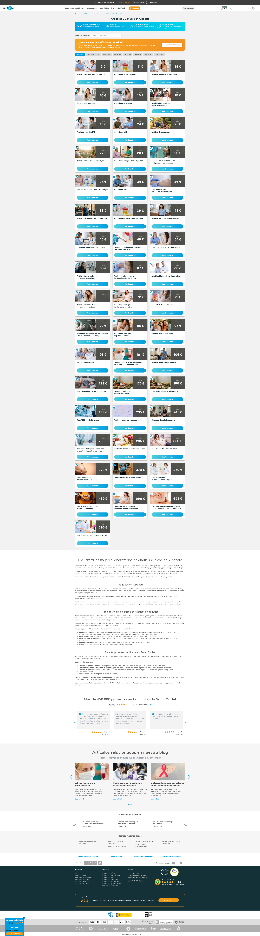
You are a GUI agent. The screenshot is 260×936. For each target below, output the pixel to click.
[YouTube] (100, 863)
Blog (76, 873)
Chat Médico (104, 8)
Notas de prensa (134, 873)
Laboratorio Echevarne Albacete (87, 843)
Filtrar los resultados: (82, 35)
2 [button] (131, 741)
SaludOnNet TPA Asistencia (112, 883)
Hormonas (148, 54)
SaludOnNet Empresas (110, 879)
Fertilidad (128, 54)
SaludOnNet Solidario (136, 881)
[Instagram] (95, 863)
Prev (71, 777)
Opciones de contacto (83, 877)
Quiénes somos (80, 875)
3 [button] (134, 741)
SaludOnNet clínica (109, 873)
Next (188, 777)
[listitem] (92, 73)
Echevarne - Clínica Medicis (144, 841)
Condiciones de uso (82, 879)
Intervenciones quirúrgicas (144, 857)
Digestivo (117, 54)
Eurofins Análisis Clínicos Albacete (140, 845)
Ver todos (80, 54)
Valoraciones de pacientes (171, 857)
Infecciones (159, 54)
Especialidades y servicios (88, 857)
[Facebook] (86, 863)
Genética (138, 54)
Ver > (152, 705)
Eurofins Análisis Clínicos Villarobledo (170, 842)
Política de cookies (82, 883)
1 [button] (128, 741)
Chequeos (106, 54)
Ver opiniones (15, 933)
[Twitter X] (90, 863)
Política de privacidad (83, 881)
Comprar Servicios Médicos (74, 8)
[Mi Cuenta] (253, 8)
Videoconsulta (92, 8)
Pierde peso (134, 8)
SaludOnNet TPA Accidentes (112, 881)
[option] (130, 723)
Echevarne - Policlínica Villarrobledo (115, 842)
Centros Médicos (116, 857)
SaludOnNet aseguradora (111, 875)
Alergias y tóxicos (93, 54)
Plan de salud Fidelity (118, 8)
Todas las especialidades (82, 14)
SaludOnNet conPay (109, 877)
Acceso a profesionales (110, 885)
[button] (74, 723)
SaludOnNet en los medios (137, 875)
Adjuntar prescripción (172, 45)
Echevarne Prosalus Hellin (116, 846)
